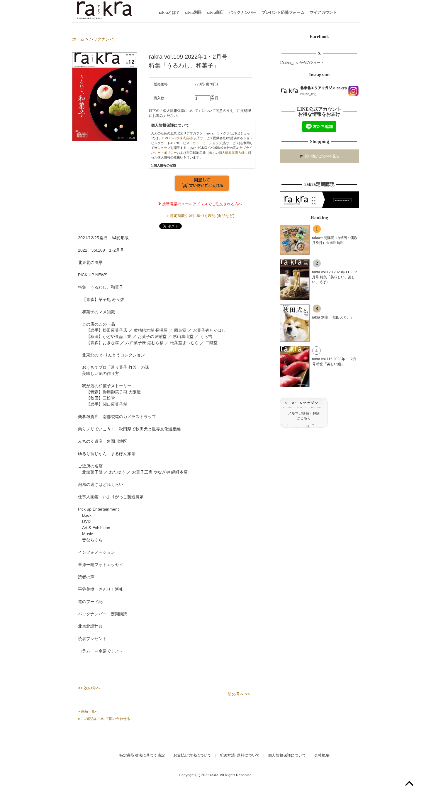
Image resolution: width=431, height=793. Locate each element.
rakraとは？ (169, 12)
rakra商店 (215, 12)
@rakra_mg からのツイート (302, 62)
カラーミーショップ (207, 143)
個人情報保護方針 (232, 152)
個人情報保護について (287, 755)
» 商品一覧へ (88, 711)
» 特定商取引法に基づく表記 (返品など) (200, 215)
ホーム (78, 39)
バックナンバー (242, 12)
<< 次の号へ (89, 688)
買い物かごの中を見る (321, 156)
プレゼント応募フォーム (283, 12)
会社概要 (322, 755)
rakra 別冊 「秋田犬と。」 (333, 317)
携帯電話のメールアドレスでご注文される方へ (201, 204)
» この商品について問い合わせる (104, 719)
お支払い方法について (192, 755)
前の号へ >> (239, 694)
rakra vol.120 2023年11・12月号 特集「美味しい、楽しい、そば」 (334, 277)
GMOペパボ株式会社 (177, 138)
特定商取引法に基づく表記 (142, 755)
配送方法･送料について (240, 755)
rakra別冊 (193, 12)
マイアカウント (323, 12)
